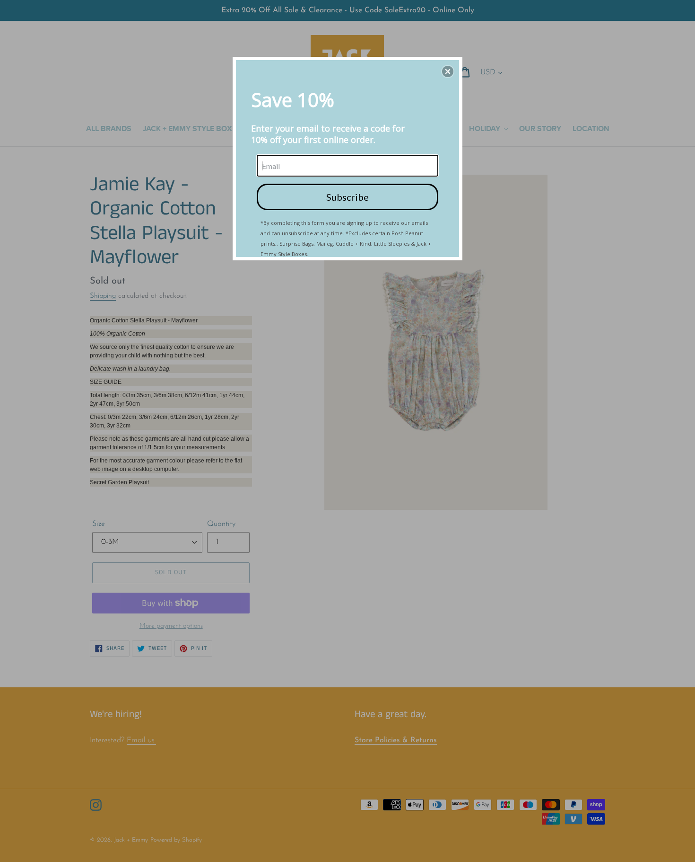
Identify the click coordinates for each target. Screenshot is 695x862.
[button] (447, 71)
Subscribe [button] (347, 197)
